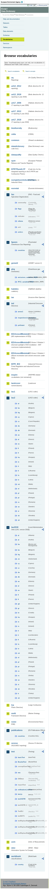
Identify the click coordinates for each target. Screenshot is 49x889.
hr (18, 613)
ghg (13, 269)
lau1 (13, 392)
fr (18, 453)
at (18, 403)
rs (18, 675)
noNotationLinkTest (23, 790)
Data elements (8, 31)
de (19, 426)
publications (16, 730)
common (15, 140)
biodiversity (16, 128)
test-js (20, 794)
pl (18, 493)
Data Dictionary (20, 15)
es (19, 444)
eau (19, 772)
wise (13, 848)
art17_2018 (16, 120)
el (18, 439)
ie (18, 462)
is (18, 626)
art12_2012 (16, 86)
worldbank (16, 856)
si (18, 511)
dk (19, 430)
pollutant (21, 325)
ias (12, 297)
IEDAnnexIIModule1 (19, 334)
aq (12, 78)
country (20, 864)
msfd (13, 713)
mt (19, 484)
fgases (14, 242)
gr (18, 608)
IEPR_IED (15, 364)
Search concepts (30, 71)
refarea (20, 221)
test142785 (21, 799)
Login (30, 5)
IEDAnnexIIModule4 (19, 353)
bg (19, 412)
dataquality (16, 155)
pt (18, 498)
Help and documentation (11, 19)
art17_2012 (16, 111)
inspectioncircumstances (23, 318)
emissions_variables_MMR (23, 277)
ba (19, 544)
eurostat (15, 188)
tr (18, 693)
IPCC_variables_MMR (23, 282)
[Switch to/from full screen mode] (35, 5)
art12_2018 (16, 94)
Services (6, 43)
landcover (15, 383)
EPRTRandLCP (18, 169)
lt (18, 471)
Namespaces (7, 47)
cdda (13, 134)
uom (13, 842)
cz (19, 421)
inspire (14, 375)
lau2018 (14, 527)
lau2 (13, 398)
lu (18, 475)
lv (18, 480)
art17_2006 (16, 103)
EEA (12, 2)
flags (19, 209)
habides (15, 289)
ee (19, 435)
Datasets (6, 23)
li (18, 635)
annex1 (20, 312)
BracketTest (22, 762)
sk (19, 515)
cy (19, 417)
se (19, 507)
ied (12, 303)
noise (13, 722)
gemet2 (14, 263)
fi (18, 448)
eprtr (13, 161)
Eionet (12, 15)
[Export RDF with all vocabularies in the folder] (43, 197)
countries (21, 250)
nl (18, 489)
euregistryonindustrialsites (19, 180)
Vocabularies (8, 39)
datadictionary (17, 146)
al (18, 535)
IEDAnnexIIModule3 (19, 342)
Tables (5, 27)
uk (19, 520)
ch (19, 559)
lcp (12, 705)
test (13, 752)
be (19, 408)
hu (19, 457)
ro (18, 502)
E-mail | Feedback (9, 881)
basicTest (21, 757)
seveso (14, 743)
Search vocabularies (14, 71)
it (18, 466)
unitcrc (20, 232)
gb (19, 604)
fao (12, 194)
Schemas (6, 35)
